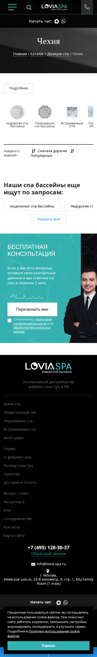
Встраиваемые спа (20, 429)
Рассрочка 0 (14, 501)
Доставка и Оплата (20, 482)
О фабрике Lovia (18, 457)
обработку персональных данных (31, 329)
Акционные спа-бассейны (32, 206)
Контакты (12, 527)
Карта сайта (14, 535)
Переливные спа (18, 420)
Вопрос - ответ (16, 493)
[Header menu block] (12, 7)
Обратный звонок (48, 553)
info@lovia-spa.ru (51, 563)
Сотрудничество (18, 518)
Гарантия (12, 474)
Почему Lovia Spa (18, 465)
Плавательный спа (20, 412)
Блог (7, 510)
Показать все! (48, 219)
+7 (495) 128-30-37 (48, 547)
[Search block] (29, 7)
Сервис (10, 448)
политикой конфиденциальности (32, 321)
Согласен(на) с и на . (33, 325)
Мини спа (12, 404)
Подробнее (18, 88)
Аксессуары (14, 437)
